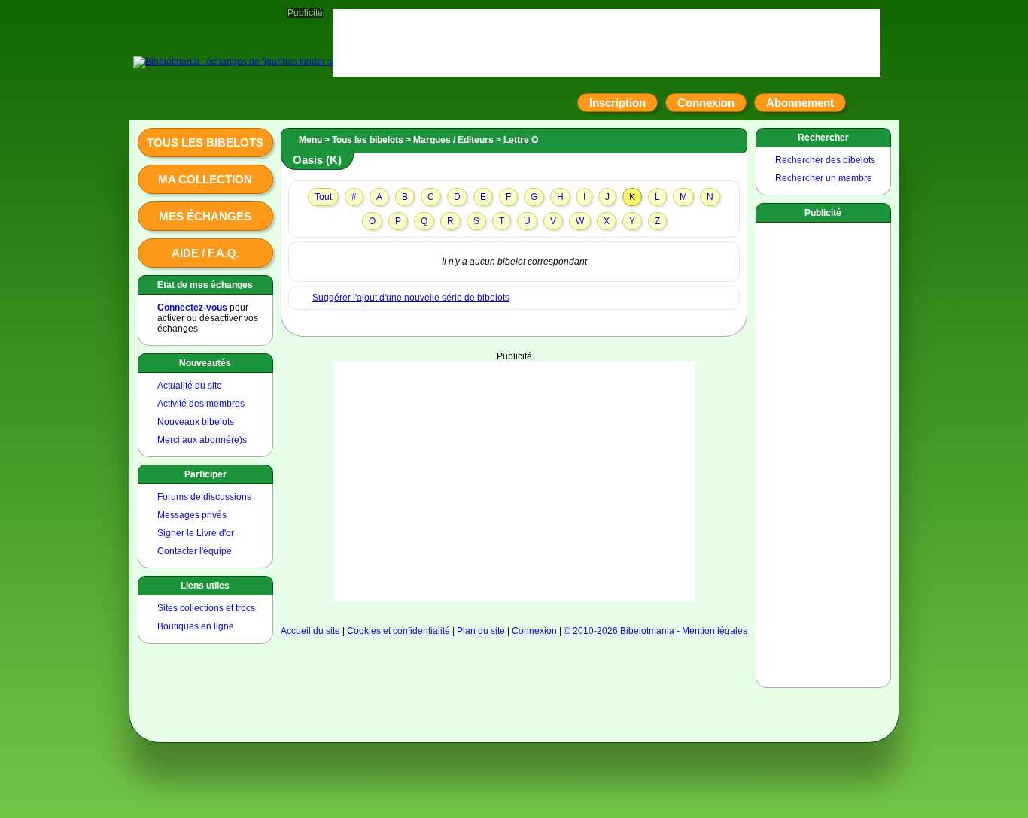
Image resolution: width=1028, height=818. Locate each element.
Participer (205, 474)
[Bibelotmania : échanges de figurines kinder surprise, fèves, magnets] (280, 61)
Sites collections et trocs (206, 608)
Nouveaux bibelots (195, 422)
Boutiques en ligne (195, 626)
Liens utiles (205, 585)
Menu (310, 140)
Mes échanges (205, 216)
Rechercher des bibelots (825, 160)
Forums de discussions (204, 497)
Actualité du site (189, 385)
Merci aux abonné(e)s (202, 440)
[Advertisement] (514, 482)
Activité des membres (201, 403)
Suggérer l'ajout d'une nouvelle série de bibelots (410, 297)
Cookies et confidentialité (398, 631)
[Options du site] (863, 103)
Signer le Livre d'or (195, 533)
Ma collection (205, 179)
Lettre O (520, 140)
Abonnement (800, 102)
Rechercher (823, 137)
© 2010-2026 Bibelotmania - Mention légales (655, 631)
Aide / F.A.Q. (205, 253)
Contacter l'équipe (194, 551)
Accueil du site (310, 631)
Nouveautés (205, 363)
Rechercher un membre (823, 178)
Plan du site (481, 631)
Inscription (617, 102)
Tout (323, 197)
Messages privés (192, 515)
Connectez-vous (192, 307)
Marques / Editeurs (453, 140)
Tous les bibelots (205, 142)
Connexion (706, 102)
